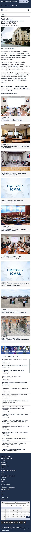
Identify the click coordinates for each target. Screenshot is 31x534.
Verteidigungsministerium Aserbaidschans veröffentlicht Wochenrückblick (12, 201)
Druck (12, 25)
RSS (2, 496)
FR (8, 5)
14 (21, 512)
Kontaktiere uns (5, 484)
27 (17, 516)
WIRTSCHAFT (4, 462)
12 (13, 512)
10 (4, 512)
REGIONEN (3, 464)
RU (3, 5)
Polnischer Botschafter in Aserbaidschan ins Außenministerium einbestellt (13, 450)
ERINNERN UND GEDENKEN (8, 476)
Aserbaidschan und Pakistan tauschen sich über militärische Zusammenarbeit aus (13, 174)
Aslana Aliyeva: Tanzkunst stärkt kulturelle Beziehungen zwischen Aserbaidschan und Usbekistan (13, 408)
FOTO (2, 481)
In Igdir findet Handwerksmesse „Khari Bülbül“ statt (15, 438)
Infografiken (4, 478)
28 (21, 516)
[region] (16, 405)
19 (13, 514)
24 (4, 516)
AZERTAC (13, 48)
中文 (16, 5)
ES (10, 5)
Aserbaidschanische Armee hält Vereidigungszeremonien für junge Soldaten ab (13, 311)
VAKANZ (3, 491)
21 (21, 514)
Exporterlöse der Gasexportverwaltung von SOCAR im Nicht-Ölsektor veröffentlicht (15, 401)
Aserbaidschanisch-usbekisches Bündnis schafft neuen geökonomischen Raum (14, 395)
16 (29, 512)
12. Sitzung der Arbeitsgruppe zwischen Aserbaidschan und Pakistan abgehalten (11, 119)
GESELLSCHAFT (5, 466)
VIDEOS (3, 479)
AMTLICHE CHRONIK (6, 456)
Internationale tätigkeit (8, 488)
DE (7, 5)
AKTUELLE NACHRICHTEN (10, 356)
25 (8, 516)
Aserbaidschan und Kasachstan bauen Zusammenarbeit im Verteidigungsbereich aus (13, 257)
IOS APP (3, 499)
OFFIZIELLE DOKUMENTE (7, 458)
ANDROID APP (4, 497)
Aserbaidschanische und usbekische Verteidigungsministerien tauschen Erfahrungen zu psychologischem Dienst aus (14, 229)
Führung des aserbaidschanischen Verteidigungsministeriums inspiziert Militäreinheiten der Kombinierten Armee (15, 340)
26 (13, 516)
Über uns (3, 486)
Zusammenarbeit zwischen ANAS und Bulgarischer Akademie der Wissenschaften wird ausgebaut (15, 421)
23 (29, 514)
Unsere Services (5, 489)
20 (17, 514)
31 (4, 518)
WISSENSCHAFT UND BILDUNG (8, 470)
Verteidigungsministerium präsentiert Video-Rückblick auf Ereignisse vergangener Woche (15, 284)
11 (8, 512)
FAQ (2, 494)
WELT (2, 474)
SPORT (2, 472)
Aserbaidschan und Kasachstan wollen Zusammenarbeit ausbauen (12, 377)
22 (25, 514)
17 (4, 514)
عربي (13, 5)
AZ (1, 5)
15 (25, 512)
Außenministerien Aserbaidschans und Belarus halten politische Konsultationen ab (14, 444)
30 (29, 516)
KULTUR (3, 468)
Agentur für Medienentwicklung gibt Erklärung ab (15, 365)
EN (5, 5)
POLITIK (4, 14)
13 (17, 512)
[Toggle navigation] (28, 10)
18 (8, 514)
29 (25, 516)
